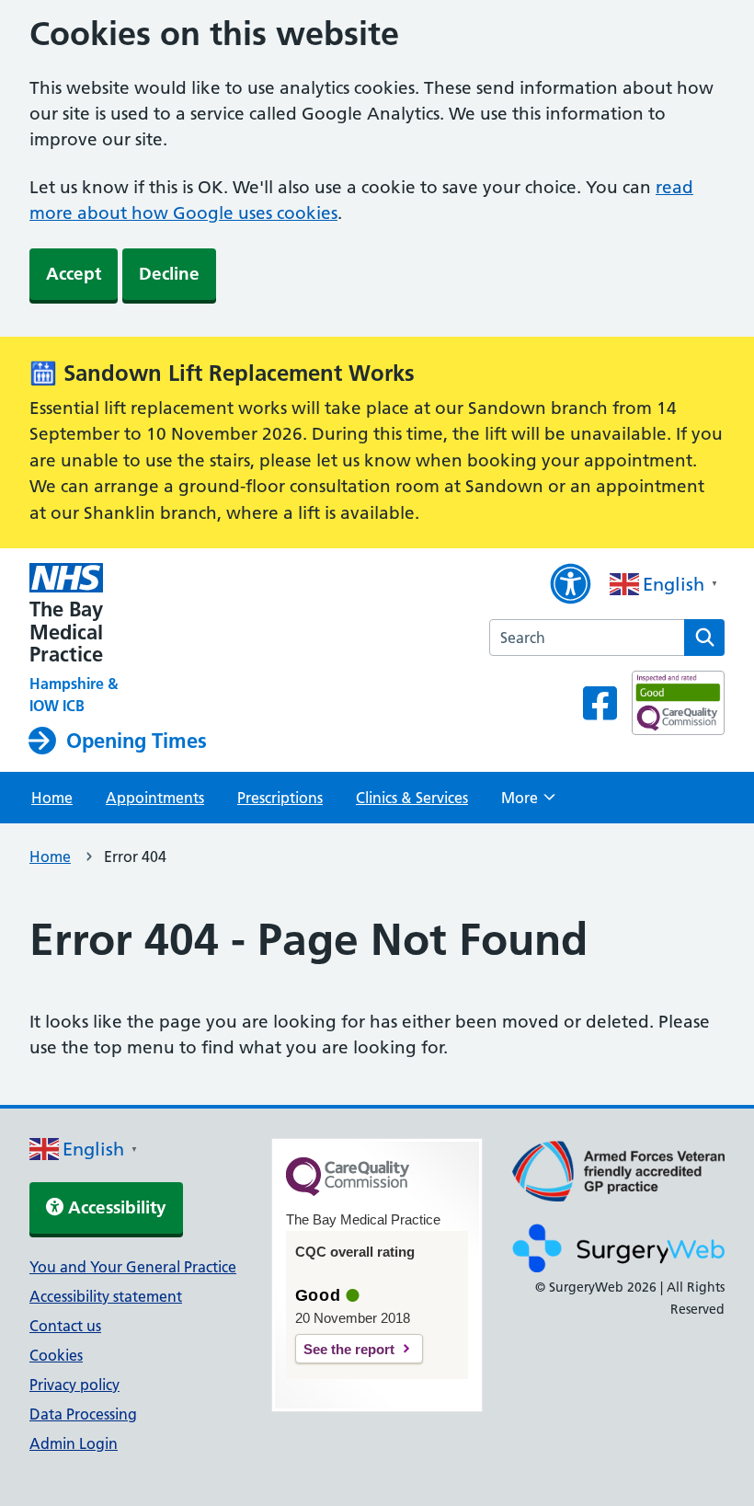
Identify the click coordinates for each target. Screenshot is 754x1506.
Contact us (65, 1325)
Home (52, 797)
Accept (73, 273)
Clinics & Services (412, 797)
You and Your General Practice (132, 1267)
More (528, 803)
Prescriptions (280, 797)
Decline (169, 273)
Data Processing (83, 1414)
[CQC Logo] (347, 1191)
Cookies (56, 1355)
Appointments (155, 797)
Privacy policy (74, 1384)
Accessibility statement (105, 1296)
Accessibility (114, 1207)
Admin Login (73, 1443)
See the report (348, 1349)
